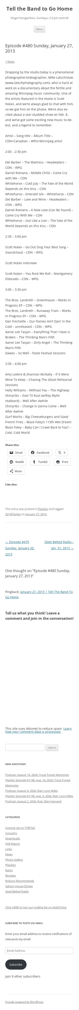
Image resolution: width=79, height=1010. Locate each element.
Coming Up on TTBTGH (20, 828)
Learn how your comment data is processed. (38, 730)
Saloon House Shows (19, 886)
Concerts (11, 833)
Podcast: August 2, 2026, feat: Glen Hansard (33, 801)
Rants (9, 870)
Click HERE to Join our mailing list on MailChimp (35, 907)
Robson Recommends (19, 881)
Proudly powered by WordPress (24, 1002)
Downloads (12, 838)
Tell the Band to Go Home (39, 8)
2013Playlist (13, 514)
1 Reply (10, 62)
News (9, 854)
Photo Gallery (14, 860)
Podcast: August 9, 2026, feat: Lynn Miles (31, 791)
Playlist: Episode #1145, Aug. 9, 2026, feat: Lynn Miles (39, 796)
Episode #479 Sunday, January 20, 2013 (19, 548)
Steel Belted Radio (17, 891)
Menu (39, 29)
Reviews (10, 875)
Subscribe (15, 964)
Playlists (43, 509)
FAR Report (12, 844)
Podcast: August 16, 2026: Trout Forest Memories (37, 775)
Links (8, 849)
